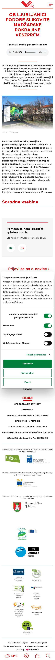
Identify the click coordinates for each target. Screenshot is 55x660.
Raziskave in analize (27, 421)
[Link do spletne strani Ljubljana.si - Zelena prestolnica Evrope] (27, 534)
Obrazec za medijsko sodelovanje (27, 415)
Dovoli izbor (28, 373)
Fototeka (27, 409)
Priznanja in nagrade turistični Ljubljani (27, 432)
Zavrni (27, 382)
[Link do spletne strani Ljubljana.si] (27, 507)
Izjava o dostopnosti (39, 643)
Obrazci (27, 389)
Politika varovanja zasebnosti (36, 646)
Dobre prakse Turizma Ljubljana (27, 426)
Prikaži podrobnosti (36, 355)
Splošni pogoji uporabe (12, 646)
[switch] (48, 325)
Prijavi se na (27, 269)
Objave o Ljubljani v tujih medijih (27, 438)
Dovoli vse (27, 363)
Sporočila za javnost (27, 404)
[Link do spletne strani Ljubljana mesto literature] (27, 551)
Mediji (27, 398)
